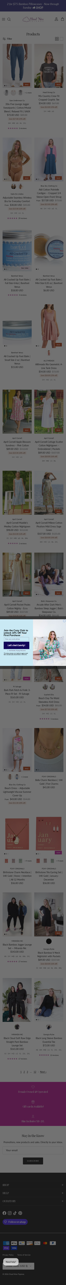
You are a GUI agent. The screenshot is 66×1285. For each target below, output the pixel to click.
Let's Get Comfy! (16, 645)
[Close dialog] (64, 621)
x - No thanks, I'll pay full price (16, 650)
